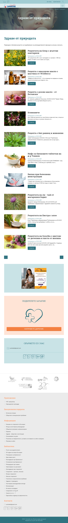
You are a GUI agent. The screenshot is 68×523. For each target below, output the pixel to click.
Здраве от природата (12, 481)
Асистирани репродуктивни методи (15, 483)
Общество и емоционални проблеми (16, 415)
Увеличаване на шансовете (13, 466)
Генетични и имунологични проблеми (16, 478)
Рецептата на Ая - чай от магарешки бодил (41, 196)
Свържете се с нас (34, 343)
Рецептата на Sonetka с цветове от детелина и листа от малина (44, 237)
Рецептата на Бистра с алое (42, 215)
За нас (49, 1)
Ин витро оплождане (11, 488)
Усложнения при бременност (14, 462)
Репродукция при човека (12, 464)
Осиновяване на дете (12, 436)
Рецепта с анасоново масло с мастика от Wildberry (43, 72)
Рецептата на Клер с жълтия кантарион (43, 51)
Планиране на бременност (13, 455)
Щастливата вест (10, 457)
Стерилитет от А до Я (12, 490)
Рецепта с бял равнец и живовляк (45, 133)
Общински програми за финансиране (16, 429)
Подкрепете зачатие (34, 301)
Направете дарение (34, 329)
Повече (31, 63)
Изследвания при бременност (14, 459)
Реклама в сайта (10, 441)
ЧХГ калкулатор (10, 401)
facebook (8, 2)
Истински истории (11, 413)
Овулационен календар (12, 404)
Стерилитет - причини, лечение (14, 471)
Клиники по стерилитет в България (15, 424)
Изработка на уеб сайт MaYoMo (34, 520)
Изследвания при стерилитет (14, 469)
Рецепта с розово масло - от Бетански (42, 93)
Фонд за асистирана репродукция (15, 426)
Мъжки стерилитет (11, 474)
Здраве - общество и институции (15, 434)
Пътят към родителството (13, 450)
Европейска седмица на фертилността (16, 495)
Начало (51, 9)
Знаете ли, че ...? (11, 493)
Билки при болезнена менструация (39, 175)
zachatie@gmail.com (4, 2)
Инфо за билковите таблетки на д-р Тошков (44, 154)
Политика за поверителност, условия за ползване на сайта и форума (25, 438)
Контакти (56, 1)
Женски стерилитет (11, 476)
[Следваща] (61, 257)
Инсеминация (10, 486)
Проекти (8, 431)
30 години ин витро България (14, 452)
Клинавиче (34, 112)
